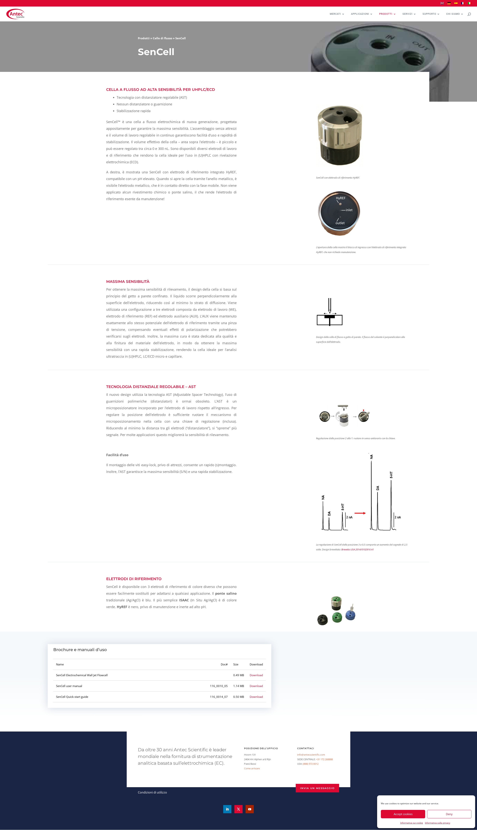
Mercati (335, 14)
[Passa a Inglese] (442, 4)
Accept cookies (403, 814)
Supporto (429, 14)
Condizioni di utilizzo (152, 792)
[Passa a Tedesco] (449, 4)
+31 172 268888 (324, 759)
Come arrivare (252, 768)
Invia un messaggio (317, 788)
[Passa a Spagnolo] (456, 4)
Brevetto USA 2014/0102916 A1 (357, 549)
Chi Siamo (453, 14)
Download (256, 675)
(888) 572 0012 (310, 763)
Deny (449, 814)
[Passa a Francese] (463, 4)
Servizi (407, 14)
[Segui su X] (238, 809)
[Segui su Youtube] (250, 809)
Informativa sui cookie (411, 822)
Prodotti (385, 14)
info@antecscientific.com (311, 754)
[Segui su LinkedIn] (227, 809)
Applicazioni (360, 14)
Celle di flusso (162, 38)
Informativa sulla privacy (437, 822)
